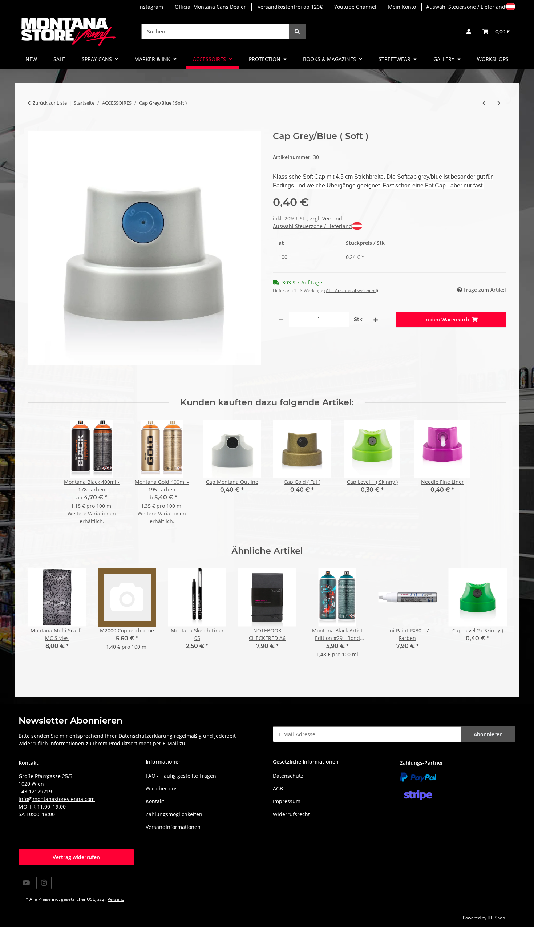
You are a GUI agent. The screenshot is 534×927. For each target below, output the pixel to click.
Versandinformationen (173, 826)
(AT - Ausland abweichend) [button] (351, 290)
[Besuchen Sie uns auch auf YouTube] (26, 883)
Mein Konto (402, 6)
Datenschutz (288, 775)
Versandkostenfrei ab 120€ (290, 6)
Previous (40, 617)
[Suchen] (297, 31)
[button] (469, 31)
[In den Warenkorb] (33, 127)
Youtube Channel (355, 6)
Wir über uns (162, 788)
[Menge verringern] (281, 319)
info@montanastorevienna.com (57, 799)
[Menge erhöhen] (376, 319)
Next (495, 617)
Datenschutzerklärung (145, 735)
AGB (278, 788)
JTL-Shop (496, 918)
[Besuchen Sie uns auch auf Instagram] (43, 883)
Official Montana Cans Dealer (210, 6)
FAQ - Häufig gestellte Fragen (181, 775)
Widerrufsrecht (291, 814)
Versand (332, 218)
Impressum (286, 801)
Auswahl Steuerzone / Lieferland (465, 6)
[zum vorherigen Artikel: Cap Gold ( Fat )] (484, 103)
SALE (59, 59)
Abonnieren (488, 734)
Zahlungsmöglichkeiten (174, 814)
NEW (31, 59)
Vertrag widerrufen (76, 857)
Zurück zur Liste (50, 103)
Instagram (150, 6)
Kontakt (155, 801)
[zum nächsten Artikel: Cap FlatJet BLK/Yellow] (498, 103)
